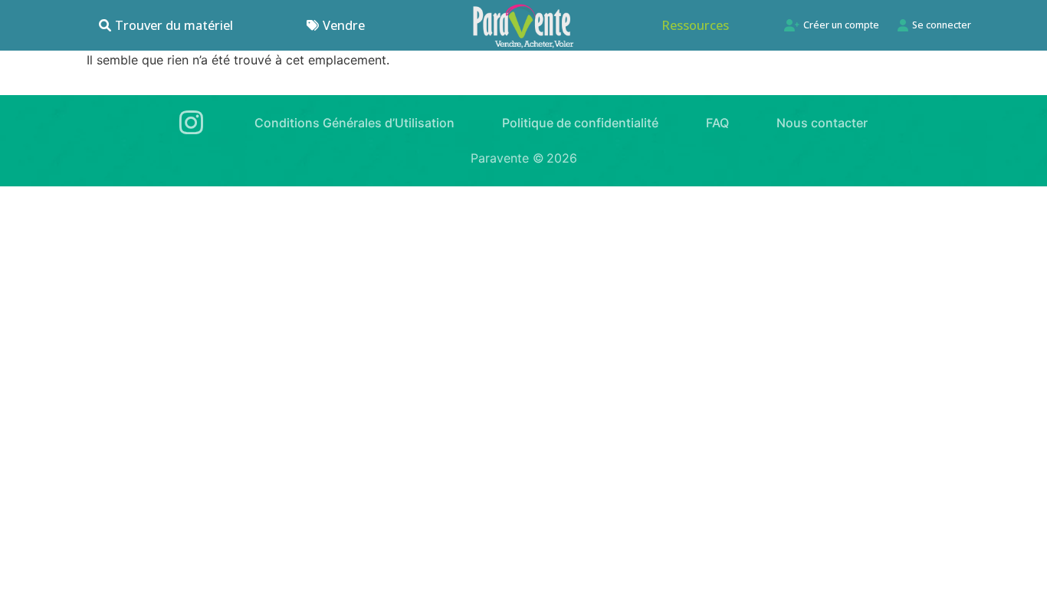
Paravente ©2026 (524, 158)
